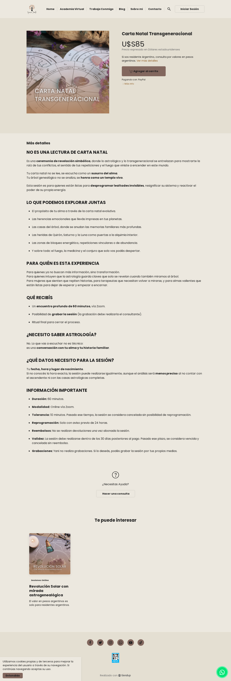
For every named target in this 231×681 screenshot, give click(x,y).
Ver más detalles (147, 61)
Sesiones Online (40, 580)
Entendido (13, 675)
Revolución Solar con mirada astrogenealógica (48, 590)
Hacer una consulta (115, 493)
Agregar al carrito (145, 71)
